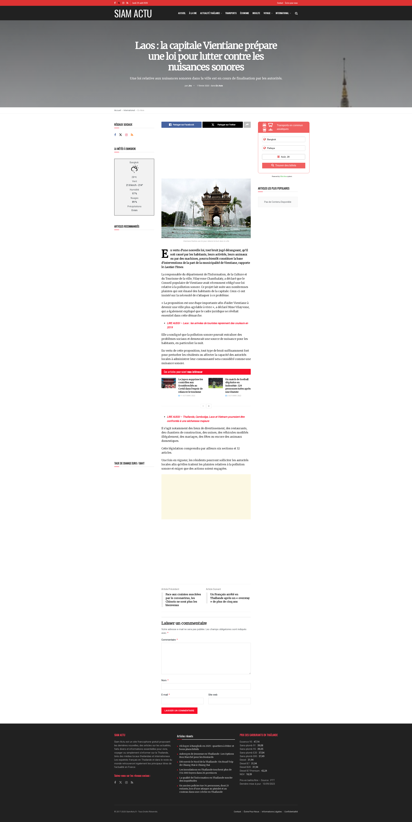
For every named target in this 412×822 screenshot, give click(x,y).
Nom (165, 680)
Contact (280, 2)
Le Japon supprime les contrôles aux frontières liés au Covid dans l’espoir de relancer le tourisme (190, 385)
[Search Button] (296, 13)
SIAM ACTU (133, 13)
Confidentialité (291, 811)
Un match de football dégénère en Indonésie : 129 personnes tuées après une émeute (238, 385)
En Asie (219, 85)
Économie (244, 13)
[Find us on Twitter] (119, 3)
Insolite (256, 13)
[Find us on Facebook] (115, 3)
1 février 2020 (203, 85)
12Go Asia (283, 176)
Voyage (267, 13)
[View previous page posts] (203, 406)
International (282, 13)
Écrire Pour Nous (251, 811)
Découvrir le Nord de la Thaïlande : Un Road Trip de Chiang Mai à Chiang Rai (206, 763)
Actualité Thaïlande (210, 13)
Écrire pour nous (291, 2)
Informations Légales (272, 811)
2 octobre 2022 (234, 396)
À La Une (193, 13)
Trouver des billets (285, 165)
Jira (190, 85)
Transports (231, 13)
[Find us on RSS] (127, 3)
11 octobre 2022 (187, 396)
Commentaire (169, 639)
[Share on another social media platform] (247, 125)
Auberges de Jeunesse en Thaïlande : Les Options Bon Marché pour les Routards (206, 755)
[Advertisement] (206, 156)
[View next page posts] (208, 406)
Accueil (182, 13)
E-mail (165, 694)
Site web (212, 694)
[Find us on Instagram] (123, 3)
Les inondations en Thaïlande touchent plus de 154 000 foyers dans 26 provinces (205, 771)
